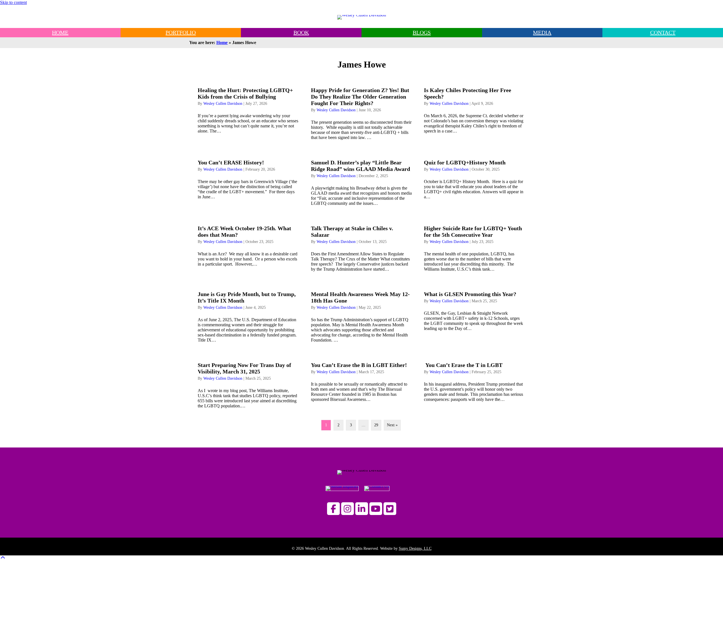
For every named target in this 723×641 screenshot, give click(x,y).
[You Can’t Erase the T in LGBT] (474, 383)
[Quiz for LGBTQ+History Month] (474, 180)
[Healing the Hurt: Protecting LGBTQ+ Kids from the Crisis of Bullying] (248, 111)
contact (663, 32)
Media (542, 32)
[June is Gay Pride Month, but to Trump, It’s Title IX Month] (248, 314)
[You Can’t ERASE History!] (248, 180)
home (60, 32)
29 (376, 425)
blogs (422, 32)
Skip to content (13, 2)
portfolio (180, 32)
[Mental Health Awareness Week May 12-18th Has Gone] (361, 314)
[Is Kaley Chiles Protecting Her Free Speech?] (474, 111)
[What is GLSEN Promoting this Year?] (474, 314)
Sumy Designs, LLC (415, 548)
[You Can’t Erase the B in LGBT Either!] (361, 383)
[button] (333, 508)
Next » (392, 425)
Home (222, 42)
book (301, 32)
